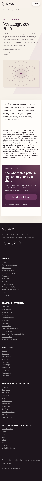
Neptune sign (6, 373)
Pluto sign (5, 375)
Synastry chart (7, 309)
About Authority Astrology (10, 290)
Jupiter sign (6, 365)
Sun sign (5, 351)
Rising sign (5, 387)
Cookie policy (18, 460)
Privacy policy (7, 460)
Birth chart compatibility (10, 328)
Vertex (4, 398)
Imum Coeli (5, 395)
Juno (3, 437)
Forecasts (5, 276)
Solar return (6, 320)
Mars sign (5, 362)
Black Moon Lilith (7, 429)
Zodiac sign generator (9, 339)
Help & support (7, 463)
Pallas (4, 440)
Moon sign (5, 354)
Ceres (4, 434)
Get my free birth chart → (21, 197)
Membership (6, 279)
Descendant (6, 390)
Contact (4, 292)
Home (4, 10)
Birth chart (5, 307)
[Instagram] (14, 243)
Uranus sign (6, 370)
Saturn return (6, 326)
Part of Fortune (7, 401)
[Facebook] (4, 243)
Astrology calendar (8, 270)
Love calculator (7, 337)
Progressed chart (8, 317)
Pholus (4, 445)
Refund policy (35, 460)
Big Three (5, 409)
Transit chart (6, 315)
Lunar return (6, 323)
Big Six (4, 414)
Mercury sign (6, 356)
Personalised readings (9, 273)
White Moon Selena (8, 448)
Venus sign (5, 359)
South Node (6, 406)
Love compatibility (8, 331)
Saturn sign (6, 367)
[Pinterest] (9, 243)
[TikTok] (19, 243)
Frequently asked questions (11, 287)
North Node (6, 403)
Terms (27, 460)
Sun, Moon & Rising (8, 412)
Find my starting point (9, 265)
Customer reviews (8, 284)
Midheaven (5, 392)
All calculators (6, 268)
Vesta (4, 442)
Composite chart (7, 312)
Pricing (4, 281)
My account (6, 295)
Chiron (4, 431)
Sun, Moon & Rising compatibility (13, 334)
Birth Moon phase (8, 417)
